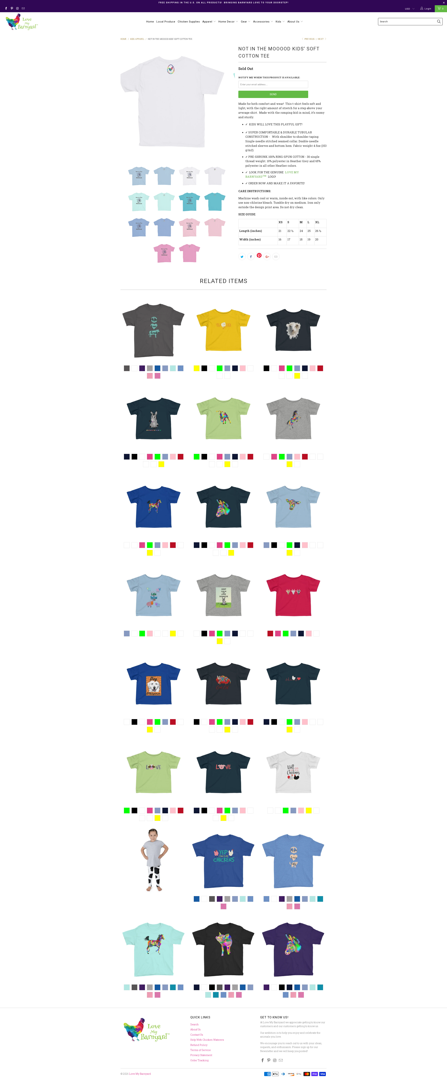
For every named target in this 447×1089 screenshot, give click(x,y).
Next (321, 38)
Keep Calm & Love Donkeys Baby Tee (223, 595)
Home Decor (227, 21)
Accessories (261, 21)
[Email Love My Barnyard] (22, 8)
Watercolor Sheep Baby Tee (293, 330)
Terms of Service (200, 1050)
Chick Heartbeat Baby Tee (293, 683)
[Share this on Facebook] (251, 256)
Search (194, 1024)
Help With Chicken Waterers (207, 1039)
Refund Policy (198, 1045)
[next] (228, 102)
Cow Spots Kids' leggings (153, 860)
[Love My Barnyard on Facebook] (6, 8)
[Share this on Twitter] (242, 256)
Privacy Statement (201, 1055)
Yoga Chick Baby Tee (223, 330)
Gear (244, 21)
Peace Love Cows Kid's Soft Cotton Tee (153, 330)
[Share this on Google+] (267, 256)
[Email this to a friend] (276, 256)
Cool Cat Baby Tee (223, 683)
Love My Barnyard (140, 1073)
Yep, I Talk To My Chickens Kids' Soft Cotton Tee (223, 860)
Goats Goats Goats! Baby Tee (293, 595)
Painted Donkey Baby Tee (223, 507)
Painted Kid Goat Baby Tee (223, 418)
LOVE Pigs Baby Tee (223, 772)
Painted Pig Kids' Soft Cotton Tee (223, 949)
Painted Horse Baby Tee (293, 418)
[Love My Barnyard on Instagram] (17, 8)
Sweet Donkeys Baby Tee (153, 418)
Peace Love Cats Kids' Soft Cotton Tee (293, 860)
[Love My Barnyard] (37, 22)
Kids (279, 21)
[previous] (126, 102)
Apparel (207, 21)
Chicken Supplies (189, 21)
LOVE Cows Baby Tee (153, 772)
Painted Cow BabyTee (293, 507)
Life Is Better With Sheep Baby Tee (153, 595)
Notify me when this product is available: (269, 77)
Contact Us (196, 1034)
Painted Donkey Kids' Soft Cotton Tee (293, 949)
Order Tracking (199, 1060)
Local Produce (165, 21)
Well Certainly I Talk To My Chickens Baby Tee (293, 772)
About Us (293, 21)
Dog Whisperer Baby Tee (153, 683)
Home (150, 21)
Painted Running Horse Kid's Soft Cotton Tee (153, 949)
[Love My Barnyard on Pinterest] (11, 8)
